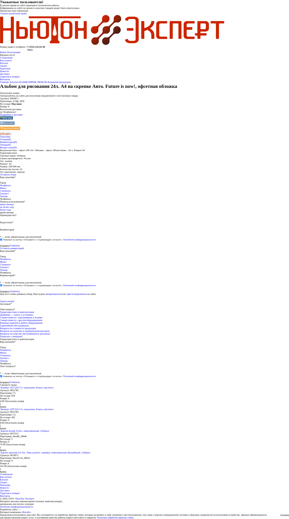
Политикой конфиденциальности (79, 239)
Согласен (284, 515)
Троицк (4, 196)
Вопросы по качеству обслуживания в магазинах (25, 333)
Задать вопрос (7, 301)
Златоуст (4, 193)
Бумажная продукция (59, 82)
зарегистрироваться (76, 294)
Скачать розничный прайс (13, 13)
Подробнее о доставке (11, 114)
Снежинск (5, 191)
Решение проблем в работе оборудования (21, 323)
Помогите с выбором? (11, 336)
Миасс (3, 188)
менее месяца (7, 204)
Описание (5, 136)
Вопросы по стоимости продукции (18, 328)
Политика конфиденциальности (16, 506)
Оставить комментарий (12, 248)
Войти (3, 52)
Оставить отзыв (8, 174)
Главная (4, 82)
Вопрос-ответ (8, 147)
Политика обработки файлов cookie (115, 517)
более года (5, 210)
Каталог (14, 82)
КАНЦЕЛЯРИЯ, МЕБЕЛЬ (33, 82)
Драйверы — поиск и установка (16, 315)
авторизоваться (53, 294)
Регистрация (13, 52)
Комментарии (8, 142)
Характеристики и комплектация (17, 312)
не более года (7, 207)
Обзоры (5, 145)
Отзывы (5, 139)
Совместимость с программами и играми (21, 317)
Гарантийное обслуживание (14, 325)
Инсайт (26, 512)
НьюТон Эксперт (24, 498)
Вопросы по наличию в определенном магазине (25, 331)
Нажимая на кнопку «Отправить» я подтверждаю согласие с (49, 239)
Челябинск (5, 185)
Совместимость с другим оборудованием (21, 320)
